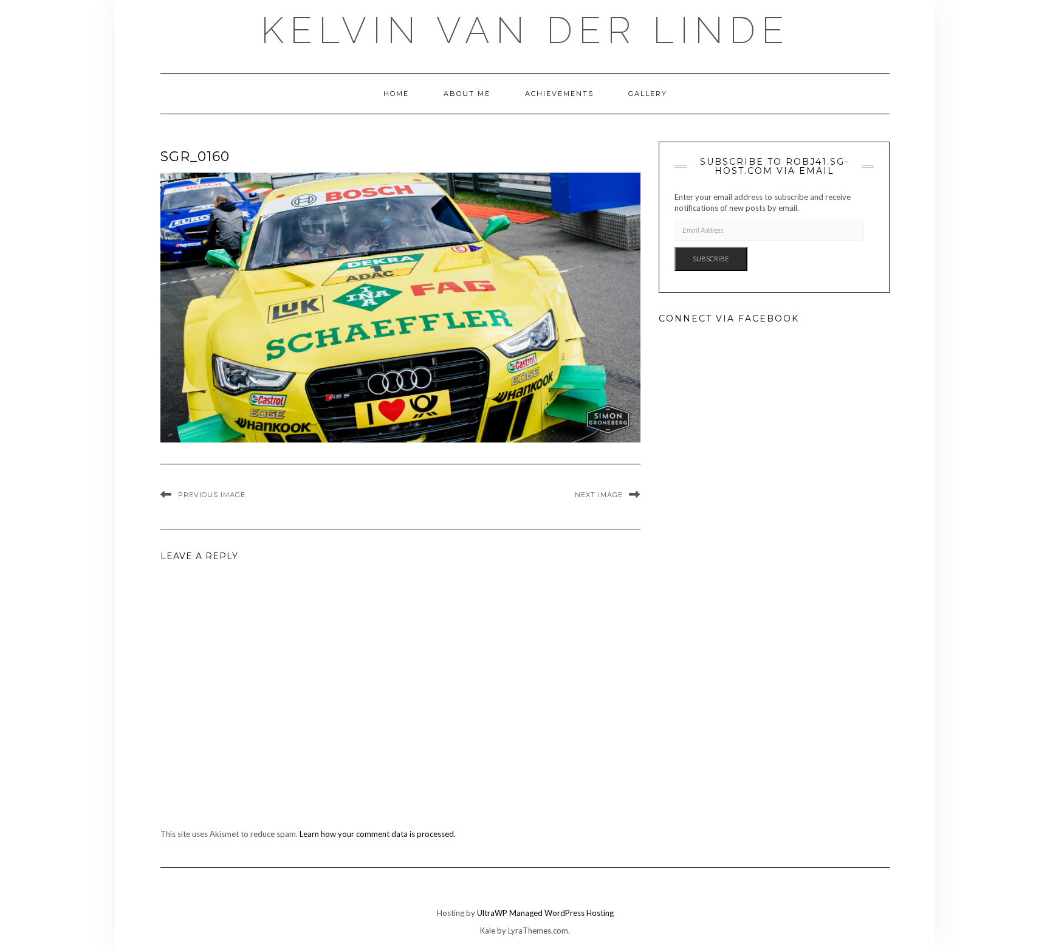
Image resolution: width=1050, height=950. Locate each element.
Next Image (599, 494)
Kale (487, 930)
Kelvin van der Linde (525, 30)
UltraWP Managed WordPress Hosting (545, 913)
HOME (396, 93)
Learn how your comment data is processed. (378, 834)
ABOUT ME (467, 93)
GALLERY (647, 93)
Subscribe (711, 259)
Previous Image (211, 494)
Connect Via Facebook (729, 318)
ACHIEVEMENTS (559, 93)
